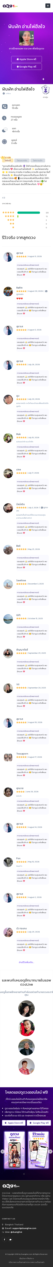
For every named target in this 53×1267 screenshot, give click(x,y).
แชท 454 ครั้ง (16, 130)
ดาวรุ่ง (45, 97)
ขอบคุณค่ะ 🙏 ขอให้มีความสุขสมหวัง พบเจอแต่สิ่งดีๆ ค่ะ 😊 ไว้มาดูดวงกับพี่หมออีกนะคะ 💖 (32, 271)
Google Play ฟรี (27, 66)
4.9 (3, 197)
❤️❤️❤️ (19, 298)
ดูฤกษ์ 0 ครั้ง (14, 142)
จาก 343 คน (6, 203)
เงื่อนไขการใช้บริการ (26, 1258)
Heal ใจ (19, 866)
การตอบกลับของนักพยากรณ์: (28, 265)
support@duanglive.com (24, 1228)
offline (8, 93)
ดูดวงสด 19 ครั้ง (16, 106)
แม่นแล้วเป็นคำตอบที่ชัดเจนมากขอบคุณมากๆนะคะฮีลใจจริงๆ (31, 516)
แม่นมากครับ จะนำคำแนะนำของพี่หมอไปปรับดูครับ (32, 405)
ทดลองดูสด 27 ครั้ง (16, 118)
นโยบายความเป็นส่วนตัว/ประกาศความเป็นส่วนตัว (26, 1262)
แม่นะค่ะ (19, 796)
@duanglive (16, 1232)
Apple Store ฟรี (27, 59)
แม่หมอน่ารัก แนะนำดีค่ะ (24, 441)
